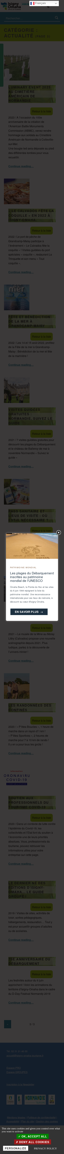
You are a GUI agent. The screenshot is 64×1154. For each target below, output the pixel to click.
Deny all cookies (33, 1142)
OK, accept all (34, 1136)
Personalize (15, 1148)
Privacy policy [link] (45, 1148)
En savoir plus (29, 612)
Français (40, 3)
